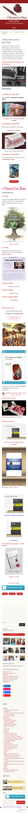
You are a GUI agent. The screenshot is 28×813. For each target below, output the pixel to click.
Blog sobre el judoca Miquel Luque (15, 781)
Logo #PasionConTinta (9, 716)
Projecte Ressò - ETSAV (9, 726)
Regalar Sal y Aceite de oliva (9, 673)
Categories (5, 629)
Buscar (4, 622)
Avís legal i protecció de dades (10, 770)
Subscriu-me (21, 802)
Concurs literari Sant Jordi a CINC (11, 756)
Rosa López (14, 21)
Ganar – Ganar (14, 244)
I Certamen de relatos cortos (10, 733)
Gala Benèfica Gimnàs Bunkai (10, 724)
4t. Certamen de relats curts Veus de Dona (13, 737)
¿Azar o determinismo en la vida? (10, 676)
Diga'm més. (19, 807)
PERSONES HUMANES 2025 (14, 634)
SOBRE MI (11, 32)
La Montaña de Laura (8, 159)
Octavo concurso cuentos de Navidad (12, 736)
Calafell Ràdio (7, 742)
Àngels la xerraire (14, 577)
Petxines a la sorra (14, 286)
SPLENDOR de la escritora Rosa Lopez (12, 755)
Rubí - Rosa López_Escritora (10, 746)
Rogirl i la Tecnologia (14, 130)
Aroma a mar (14, 293)
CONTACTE (5, 768)
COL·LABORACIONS (7, 718)
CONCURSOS (6, 732)
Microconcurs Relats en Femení (11, 754)
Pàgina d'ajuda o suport (9, 771)
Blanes (5, 752)
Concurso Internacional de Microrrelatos (13, 739)
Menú (14, 28)
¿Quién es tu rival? (7, 671)
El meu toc (6, 730)
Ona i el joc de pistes (14, 583)
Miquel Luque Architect (17, 788)
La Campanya (14, 300)
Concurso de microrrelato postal (11, 745)
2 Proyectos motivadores (9, 721)
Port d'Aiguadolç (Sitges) (9, 740)
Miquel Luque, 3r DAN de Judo (9, 666)
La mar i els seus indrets (9, 714)
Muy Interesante (7, 749)
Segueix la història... (8, 743)
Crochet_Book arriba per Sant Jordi (12, 417)
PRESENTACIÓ (6, 682)
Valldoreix (6, 751)
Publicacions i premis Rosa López (10, 677)
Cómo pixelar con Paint (8, 680)
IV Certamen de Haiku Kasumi (10, 735)
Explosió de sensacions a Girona (10, 679)
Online (5, 767)
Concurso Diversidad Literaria (10, 748)
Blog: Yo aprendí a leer (9, 723)
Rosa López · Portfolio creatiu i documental (13, 713)
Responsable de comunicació (10, 720)
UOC (5, 727)
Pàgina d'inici (5, 32)
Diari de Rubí (7, 729)
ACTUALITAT (6, 717)
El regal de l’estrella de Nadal (12, 118)
